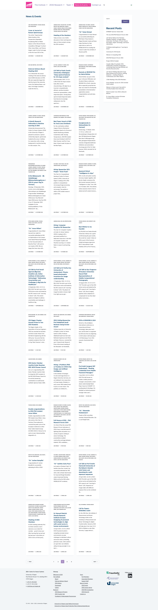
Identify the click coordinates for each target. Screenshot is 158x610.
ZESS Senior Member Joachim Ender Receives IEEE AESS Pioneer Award (37, 365)
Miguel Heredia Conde (60, 456)
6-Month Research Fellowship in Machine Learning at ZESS (36, 124)
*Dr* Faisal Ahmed (85, 32)
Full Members (85, 577)
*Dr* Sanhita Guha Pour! (62, 464)
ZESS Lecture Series (61, 66)
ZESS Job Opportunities (37, 117)
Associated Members (87, 579)
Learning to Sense (62, 65)
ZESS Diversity (82, 68)
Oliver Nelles (57, 409)
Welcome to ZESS (58, 574)
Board (56, 579)
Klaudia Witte (42, 506)
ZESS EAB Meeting (32, 65)
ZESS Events (39, 65)
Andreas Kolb (57, 24)
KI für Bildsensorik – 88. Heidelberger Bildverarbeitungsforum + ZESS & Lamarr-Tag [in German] (37, 180)
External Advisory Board (61, 581)
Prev (30, 561)
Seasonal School (83, 165)
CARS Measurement (32, 24)
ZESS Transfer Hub (61, 509)
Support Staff (85, 581)
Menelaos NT (85, 26)
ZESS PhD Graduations (87, 28)
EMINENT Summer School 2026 (114, 31)
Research (55, 590)
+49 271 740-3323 (32, 582)
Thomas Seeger (41, 24)
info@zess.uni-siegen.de (33, 586)
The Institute (40, 5)
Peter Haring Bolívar (91, 66)
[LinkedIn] (130, 576)
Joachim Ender (31, 359)
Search (108, 18)
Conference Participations (60, 115)
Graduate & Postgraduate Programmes (65, 596)
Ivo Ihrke (69, 24)
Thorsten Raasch (58, 413)
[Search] (104, 5)
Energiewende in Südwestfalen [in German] (84, 125)
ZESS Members (33, 170)
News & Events (81, 5)
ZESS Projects (40, 170)
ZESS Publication (32, 26)
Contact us (96, 5)
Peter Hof (60, 29)
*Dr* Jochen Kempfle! (36, 460)
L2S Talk (55, 65)
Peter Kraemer (66, 29)
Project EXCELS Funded (112, 61)
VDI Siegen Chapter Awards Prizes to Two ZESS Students (35, 323)
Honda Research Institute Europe (62, 504)
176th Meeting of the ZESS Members (116, 79)
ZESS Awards (61, 117)
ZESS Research (55, 5)
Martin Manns (57, 408)
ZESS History (58, 583)
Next (95, 561)
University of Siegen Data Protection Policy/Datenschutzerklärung (72, 606)
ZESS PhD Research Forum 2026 (114, 58)
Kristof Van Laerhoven (59, 26)
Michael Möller (61, 28)
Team (68, 5)
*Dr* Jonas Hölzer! (34, 228)
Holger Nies (63, 24)
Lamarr (30, 115)
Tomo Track (61, 163)
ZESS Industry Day (89, 117)
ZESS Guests (31, 264)
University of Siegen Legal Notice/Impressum (67, 604)
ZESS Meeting (64, 31)
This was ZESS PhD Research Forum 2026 (117, 34)
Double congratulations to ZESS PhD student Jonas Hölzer (36, 411)
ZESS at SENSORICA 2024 (87, 320)
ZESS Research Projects (61, 592)
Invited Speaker (82, 115)
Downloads (58, 585)
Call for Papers (82, 504)
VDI (95, 115)
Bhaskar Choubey (83, 65)
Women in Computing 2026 (113, 55)
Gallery (57, 587)
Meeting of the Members (62, 35)
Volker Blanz (67, 413)
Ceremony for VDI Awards (113, 52)
